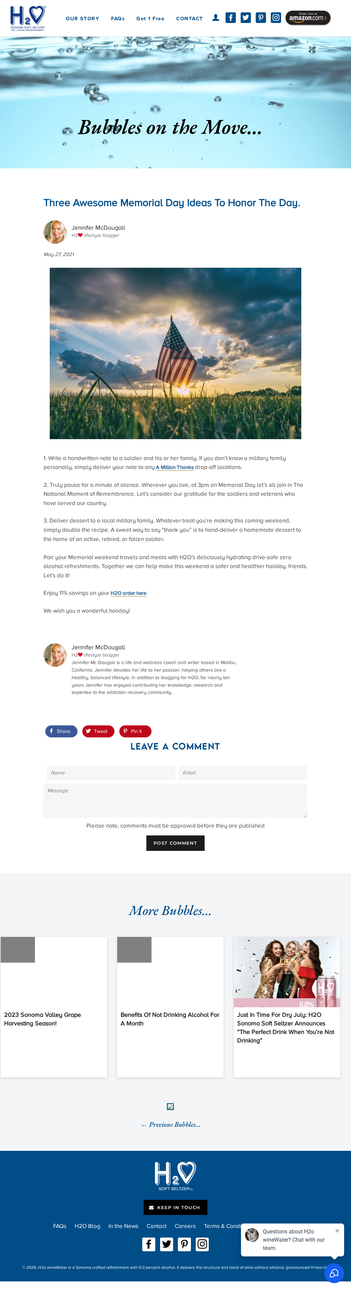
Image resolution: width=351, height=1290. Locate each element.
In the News (123, 1226)
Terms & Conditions (229, 1226)
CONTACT (189, 18)
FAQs (118, 18)
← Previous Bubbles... (171, 1124)
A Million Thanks (175, 467)
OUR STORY (82, 18)
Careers (185, 1226)
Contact (157, 1226)
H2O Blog (87, 1226)
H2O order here (128, 593)
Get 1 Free (150, 18)
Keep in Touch (178, 1207)
